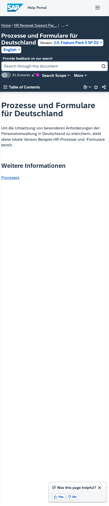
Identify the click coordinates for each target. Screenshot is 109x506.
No (72, 497)
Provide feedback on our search (27, 58)
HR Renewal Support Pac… (35, 26)
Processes (10, 177)
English (10, 50)
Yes (59, 497)
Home (6, 26)
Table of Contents (21, 87)
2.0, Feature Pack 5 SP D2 (69, 42)
